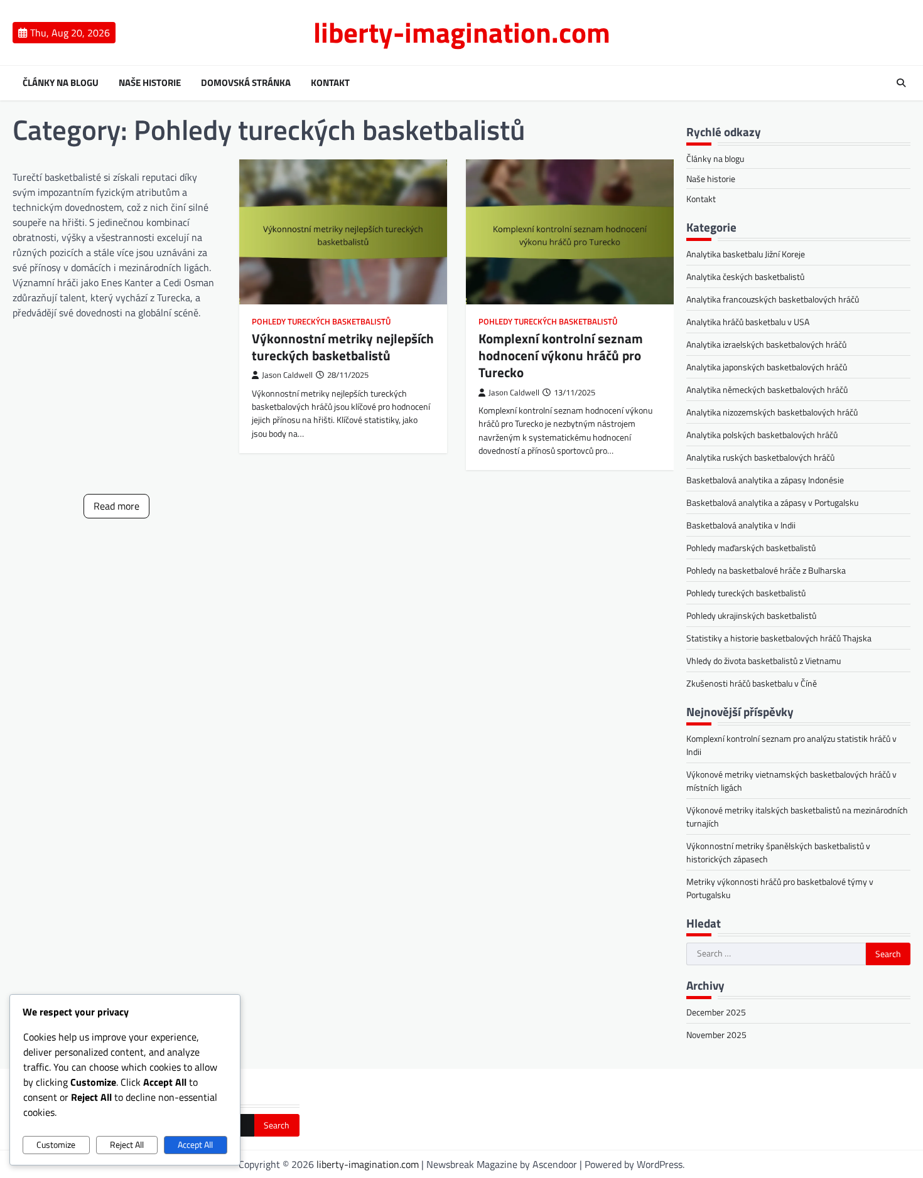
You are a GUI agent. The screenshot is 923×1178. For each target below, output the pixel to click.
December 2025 (716, 1012)
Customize (55, 1145)
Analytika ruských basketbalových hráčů (760, 457)
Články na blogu (61, 83)
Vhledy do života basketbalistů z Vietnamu (763, 660)
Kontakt (330, 83)
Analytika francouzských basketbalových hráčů (772, 299)
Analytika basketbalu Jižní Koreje (745, 253)
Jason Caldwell (287, 375)
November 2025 (716, 1034)
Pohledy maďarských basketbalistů (751, 547)
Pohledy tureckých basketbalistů (321, 321)
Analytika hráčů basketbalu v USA (747, 321)
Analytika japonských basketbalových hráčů (766, 366)
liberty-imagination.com (461, 32)
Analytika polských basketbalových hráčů (762, 434)
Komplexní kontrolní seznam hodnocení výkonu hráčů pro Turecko (560, 355)
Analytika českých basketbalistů (745, 276)
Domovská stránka (246, 83)
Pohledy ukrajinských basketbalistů (751, 615)
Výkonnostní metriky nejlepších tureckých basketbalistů (343, 346)
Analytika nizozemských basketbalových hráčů (772, 412)
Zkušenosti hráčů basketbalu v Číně (751, 683)
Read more (116, 505)
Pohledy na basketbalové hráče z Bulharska (766, 570)
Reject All (127, 1145)
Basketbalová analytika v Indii (741, 525)
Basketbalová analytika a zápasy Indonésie (765, 479)
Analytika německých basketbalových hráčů (767, 389)
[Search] (901, 82)
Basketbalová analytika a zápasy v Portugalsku (772, 502)
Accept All (195, 1145)
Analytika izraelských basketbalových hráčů (766, 344)
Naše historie (150, 83)
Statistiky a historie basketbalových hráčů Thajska (779, 638)
